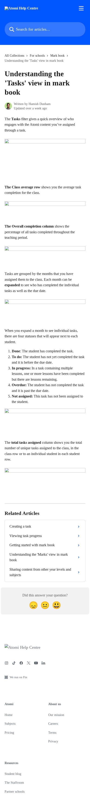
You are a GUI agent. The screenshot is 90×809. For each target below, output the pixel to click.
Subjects (10, 723)
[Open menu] (81, 8)
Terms (52, 732)
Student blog (13, 774)
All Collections (14, 55)
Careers (53, 723)
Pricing (9, 732)
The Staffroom (14, 782)
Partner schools (14, 791)
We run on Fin (18, 677)
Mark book (57, 55)
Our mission (56, 715)
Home (8, 715)
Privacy (53, 741)
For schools (37, 55)
